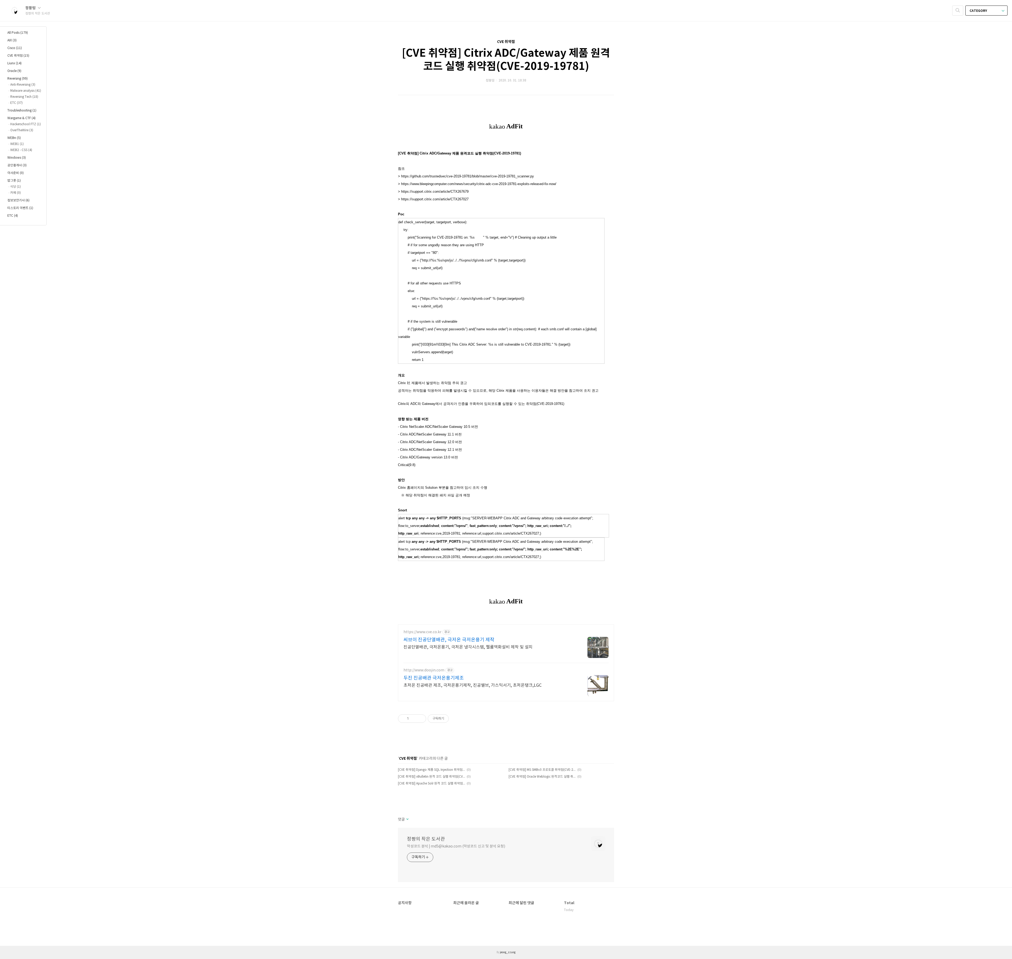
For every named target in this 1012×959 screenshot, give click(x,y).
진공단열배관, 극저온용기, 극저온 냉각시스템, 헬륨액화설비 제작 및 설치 (468, 647)
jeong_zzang (507, 952)
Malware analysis (25, 91)
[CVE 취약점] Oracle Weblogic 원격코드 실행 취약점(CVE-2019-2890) (542, 776)
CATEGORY (979, 11)
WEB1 (17, 144)
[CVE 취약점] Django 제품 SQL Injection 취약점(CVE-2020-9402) (431, 770)
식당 (15, 186)
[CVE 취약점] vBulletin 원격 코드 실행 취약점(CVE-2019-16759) (431, 776)
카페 (15, 193)
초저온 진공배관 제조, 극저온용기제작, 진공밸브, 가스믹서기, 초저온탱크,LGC (472, 685)
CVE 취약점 (18, 55)
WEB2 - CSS (21, 150)
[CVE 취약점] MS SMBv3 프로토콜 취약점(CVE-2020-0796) (542, 770)
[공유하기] (413, 719)
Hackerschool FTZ (25, 124)
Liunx (14, 63)
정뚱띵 (30, 8)
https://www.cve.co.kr (422, 632)
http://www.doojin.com (423, 670)
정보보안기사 (18, 200)
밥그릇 (14, 180)
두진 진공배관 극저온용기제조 (433, 678)
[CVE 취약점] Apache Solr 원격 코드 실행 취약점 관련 (431, 783)
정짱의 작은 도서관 (426, 839)
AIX (12, 40)
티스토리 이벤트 (20, 208)
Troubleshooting (21, 110)
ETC (16, 103)
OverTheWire (21, 130)
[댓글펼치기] (407, 819)
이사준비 (15, 173)
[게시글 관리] (420, 719)
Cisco (14, 48)
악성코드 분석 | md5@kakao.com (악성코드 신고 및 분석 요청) (456, 846)
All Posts (17, 33)
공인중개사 (17, 165)
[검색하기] (957, 10)
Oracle (14, 71)
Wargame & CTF (21, 118)
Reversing (17, 78)
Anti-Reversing (22, 84)
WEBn (14, 138)
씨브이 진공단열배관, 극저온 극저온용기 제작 (448, 640)
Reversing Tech (24, 97)
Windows (16, 157)
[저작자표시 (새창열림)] (451, 718)
